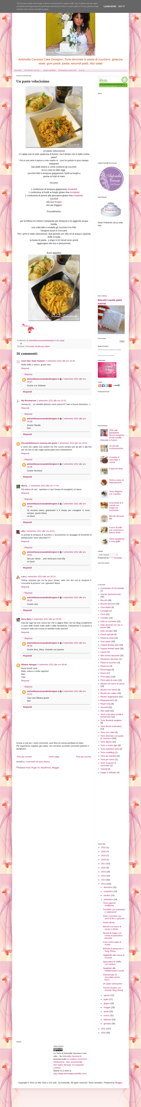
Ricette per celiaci (42, 346)
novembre (108, 891)
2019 (103, 855)
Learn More (110, 6)
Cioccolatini (105, 607)
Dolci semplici (106, 631)
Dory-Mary (26, 619)
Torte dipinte (106, 742)
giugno (107, 1003)
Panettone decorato (109, 659)
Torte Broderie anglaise (111, 720)
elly (23, 531)
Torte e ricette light (108, 745)
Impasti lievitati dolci (109, 645)
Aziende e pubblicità (49, 70)
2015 (103, 872)
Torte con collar (107, 732)
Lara (23, 576)
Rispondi (25, 368)
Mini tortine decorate (109, 655)
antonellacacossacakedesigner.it (42, 340)
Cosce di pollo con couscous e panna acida (116, 530)
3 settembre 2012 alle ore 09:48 (52, 664)
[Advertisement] (111, 128)
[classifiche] (107, 377)
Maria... (25, 486)
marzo (107, 1015)
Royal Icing (105, 704)
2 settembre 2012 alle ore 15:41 (51, 400)
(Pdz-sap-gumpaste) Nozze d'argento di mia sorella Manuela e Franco (112, 435)
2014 (103, 876)
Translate (117, 558)
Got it (121, 6)
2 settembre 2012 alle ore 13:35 (60, 361)
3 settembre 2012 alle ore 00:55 (46, 619)
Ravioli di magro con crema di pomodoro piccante (112, 935)
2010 (103, 1033)
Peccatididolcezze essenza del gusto (39, 443)
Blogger (118, 1083)
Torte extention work (109, 749)
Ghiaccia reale (107, 638)
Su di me (81, 70)
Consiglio (104, 611)
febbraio (108, 1019)
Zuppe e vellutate (108, 772)
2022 (103, 847)
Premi (103, 673)
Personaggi (105, 669)
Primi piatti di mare (109, 680)
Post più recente (24, 757)
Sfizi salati (105, 711)
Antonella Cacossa (71, 1056)
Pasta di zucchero (108, 662)
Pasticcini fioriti (116, 469)
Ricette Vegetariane (109, 697)
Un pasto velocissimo (112, 984)
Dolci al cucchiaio (108, 621)
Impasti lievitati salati (109, 648)
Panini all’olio (109, 922)
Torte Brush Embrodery (111, 726)
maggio (107, 1007)
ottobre (107, 895)
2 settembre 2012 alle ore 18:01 (40, 531)
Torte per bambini (108, 756)
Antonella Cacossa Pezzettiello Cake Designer (109, 349)
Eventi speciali (106, 634)
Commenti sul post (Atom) (38, 761)
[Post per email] (20, 343)
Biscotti (103, 600)
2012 (103, 884)
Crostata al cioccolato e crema (114, 459)
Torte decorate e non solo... (32, 70)
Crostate (104, 618)
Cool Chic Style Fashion (33, 361)
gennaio (107, 1023)
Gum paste (105, 641)
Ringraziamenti (107, 700)
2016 (103, 868)
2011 (103, 1028)
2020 (103, 851)
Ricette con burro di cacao (112, 684)
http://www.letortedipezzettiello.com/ (69, 1073)
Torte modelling (107, 752)
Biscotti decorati (107, 604)
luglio (106, 999)
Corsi (102, 614)
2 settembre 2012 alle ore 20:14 (41, 576)
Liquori (103, 652)
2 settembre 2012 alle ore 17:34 (44, 486)
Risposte (28, 374)
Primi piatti (29, 346)
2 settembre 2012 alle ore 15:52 (72, 443)
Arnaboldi (72, 189)
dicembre (108, 887)
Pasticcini (104, 666)
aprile (106, 1011)
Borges (58, 202)
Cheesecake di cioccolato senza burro (111, 977)
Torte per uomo (107, 759)
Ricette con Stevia (108, 690)
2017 (103, 863)
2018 (103, 859)
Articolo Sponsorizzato (110, 594)
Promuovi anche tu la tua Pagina (106, 355)
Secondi (104, 707)
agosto (107, 995)
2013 (103, 880)
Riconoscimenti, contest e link (67, 70)
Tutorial (103, 769)
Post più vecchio (83, 757)
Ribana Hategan (29, 664)
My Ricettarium (28, 400)
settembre (109, 899)
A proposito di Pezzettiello (112, 588)
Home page (18, 70)
